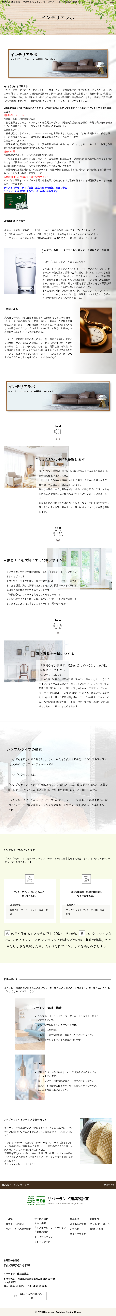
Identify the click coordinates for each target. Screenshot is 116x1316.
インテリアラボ (42, 1242)
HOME (9, 1219)
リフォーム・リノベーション (51, 1227)
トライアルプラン (44, 1237)
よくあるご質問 (78, 1224)
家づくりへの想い (15, 1224)
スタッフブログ (78, 1234)
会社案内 (94, 1219)
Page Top (109, 1184)
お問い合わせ (96, 1229)
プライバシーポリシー (101, 1224)
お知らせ (74, 1229)
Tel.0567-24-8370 (17, 1265)
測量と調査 (42, 1232)
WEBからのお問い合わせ (32, 1296)
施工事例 (74, 1219)
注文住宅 (41, 1223)
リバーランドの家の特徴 (18, 1229)
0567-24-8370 (17, 1286)
